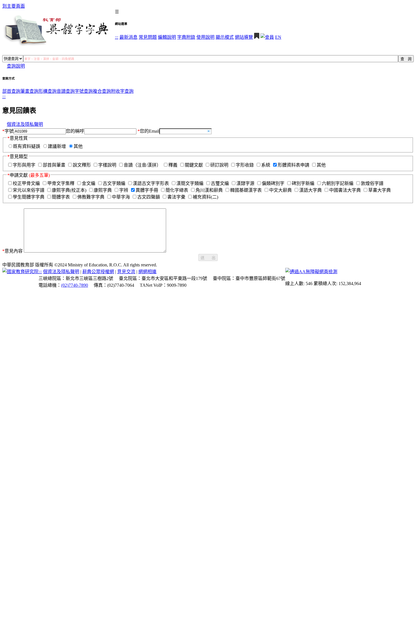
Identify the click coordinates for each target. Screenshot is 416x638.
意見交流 (126, 271)
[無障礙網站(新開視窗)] (311, 271)
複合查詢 (102, 91)
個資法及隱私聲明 (25, 124)
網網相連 (147, 271)
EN (278, 37)
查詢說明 (16, 66)
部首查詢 (11, 91)
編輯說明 (167, 37)
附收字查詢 (122, 91)
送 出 (208, 258)
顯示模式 (225, 37)
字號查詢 (84, 91)
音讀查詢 (66, 91)
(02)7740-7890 (74, 285)
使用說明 (205, 37)
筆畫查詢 (29, 91)
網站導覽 (244, 37)
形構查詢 (47, 91)
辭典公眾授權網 (98, 271)
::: (116, 37)
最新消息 (128, 37)
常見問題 (148, 37)
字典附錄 (186, 37)
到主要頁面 (13, 6)
